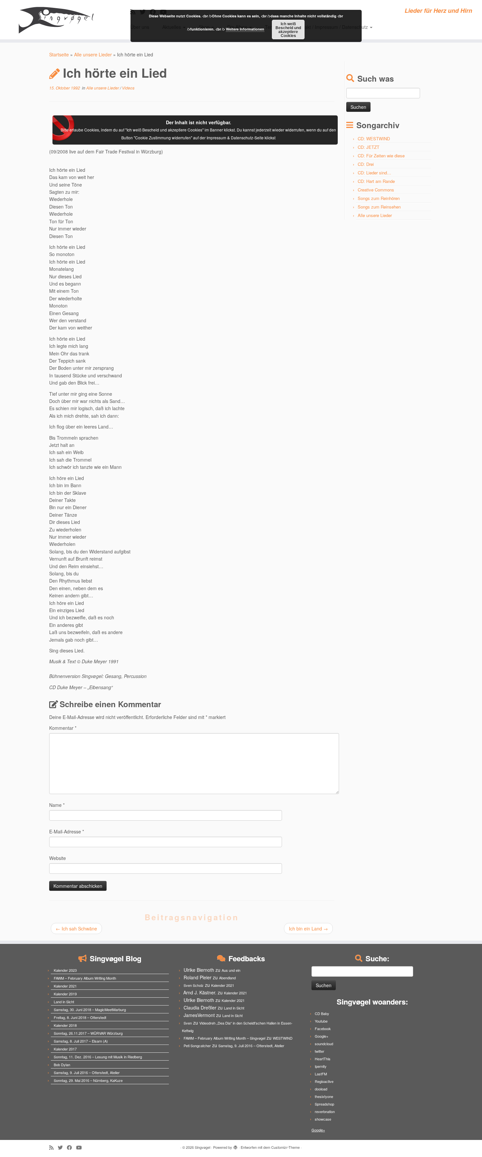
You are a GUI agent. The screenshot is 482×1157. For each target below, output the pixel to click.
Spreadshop (324, 1104)
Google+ (321, 1036)
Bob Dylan (62, 1064)
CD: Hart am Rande (376, 181)
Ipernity (321, 1066)
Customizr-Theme (285, 1147)
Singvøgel (202, 1147)
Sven (188, 1023)
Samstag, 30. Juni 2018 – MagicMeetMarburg (90, 1009)
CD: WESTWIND (374, 138)
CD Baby (322, 1013)
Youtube (321, 1021)
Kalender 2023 (65, 970)
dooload (321, 1088)
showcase (323, 1119)
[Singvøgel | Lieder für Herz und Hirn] (55, 19)
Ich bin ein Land (308, 928)
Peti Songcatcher (197, 1045)
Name (57, 805)
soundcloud (324, 1043)
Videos (128, 87)
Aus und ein (231, 970)
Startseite (59, 54)
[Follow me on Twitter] (62, 1147)
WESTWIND (282, 1038)
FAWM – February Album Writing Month (85, 978)
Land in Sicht (64, 1001)
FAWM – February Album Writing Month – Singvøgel (224, 1038)
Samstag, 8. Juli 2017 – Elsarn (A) (81, 1041)
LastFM (321, 1073)
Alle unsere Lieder (93, 54)
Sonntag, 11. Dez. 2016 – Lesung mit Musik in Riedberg (98, 1056)
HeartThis (323, 1058)
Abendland (227, 977)
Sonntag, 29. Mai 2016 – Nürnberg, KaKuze (88, 1080)
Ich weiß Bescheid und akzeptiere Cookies (288, 29)
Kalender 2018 (65, 1025)
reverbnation (325, 1111)
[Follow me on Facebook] (71, 1147)
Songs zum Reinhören (379, 198)
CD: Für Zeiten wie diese (381, 155)
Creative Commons (376, 190)
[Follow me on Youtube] (81, 1147)
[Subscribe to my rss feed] (53, 1147)
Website (57, 858)
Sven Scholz (194, 985)
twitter (319, 1051)
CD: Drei (366, 164)
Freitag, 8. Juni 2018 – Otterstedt (80, 1017)
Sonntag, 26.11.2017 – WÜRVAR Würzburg (88, 1033)
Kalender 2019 (65, 993)
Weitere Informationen (245, 29)
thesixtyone (324, 1096)
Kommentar (62, 728)
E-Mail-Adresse (66, 831)
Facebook (323, 1028)
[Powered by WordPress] (235, 1146)
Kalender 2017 (65, 1048)
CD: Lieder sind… (374, 173)
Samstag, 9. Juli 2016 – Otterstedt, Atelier (87, 1072)
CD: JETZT (368, 147)
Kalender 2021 (65, 985)
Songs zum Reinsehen (379, 207)
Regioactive (324, 1081)
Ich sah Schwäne (76, 928)
